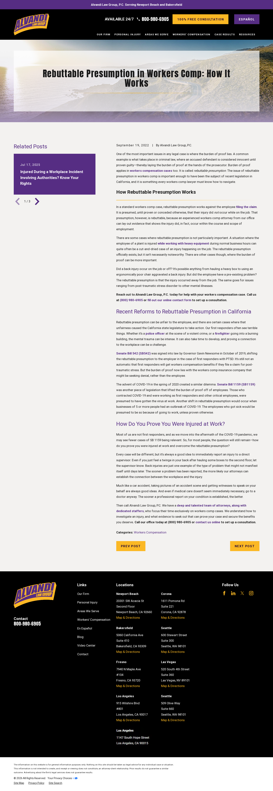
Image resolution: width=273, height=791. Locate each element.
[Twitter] (242, 593)
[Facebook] (224, 593)
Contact (82, 654)
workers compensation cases (151, 170)
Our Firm (83, 594)
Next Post (245, 546)
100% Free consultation (200, 19)
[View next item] (37, 201)
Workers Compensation (150, 532)
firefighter (222, 333)
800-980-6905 (155, 19)
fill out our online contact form (169, 300)
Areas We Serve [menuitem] (156, 34)
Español (247, 19)
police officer (155, 333)
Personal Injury (87, 602)
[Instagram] (251, 593)
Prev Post (131, 546)
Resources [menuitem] (247, 34)
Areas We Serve (88, 611)
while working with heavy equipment (183, 243)
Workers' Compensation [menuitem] (191, 34)
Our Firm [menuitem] (103, 34)
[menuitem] (19, 783)
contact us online (208, 522)
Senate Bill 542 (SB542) (133, 353)
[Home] (31, 24)
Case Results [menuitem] (224, 34)
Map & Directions (128, 617)
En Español (84, 628)
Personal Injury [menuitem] (127, 34)
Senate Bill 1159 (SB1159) (236, 384)
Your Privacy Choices (60, 778)
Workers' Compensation (93, 619)
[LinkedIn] (233, 593)
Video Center (86, 645)
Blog (80, 637)
